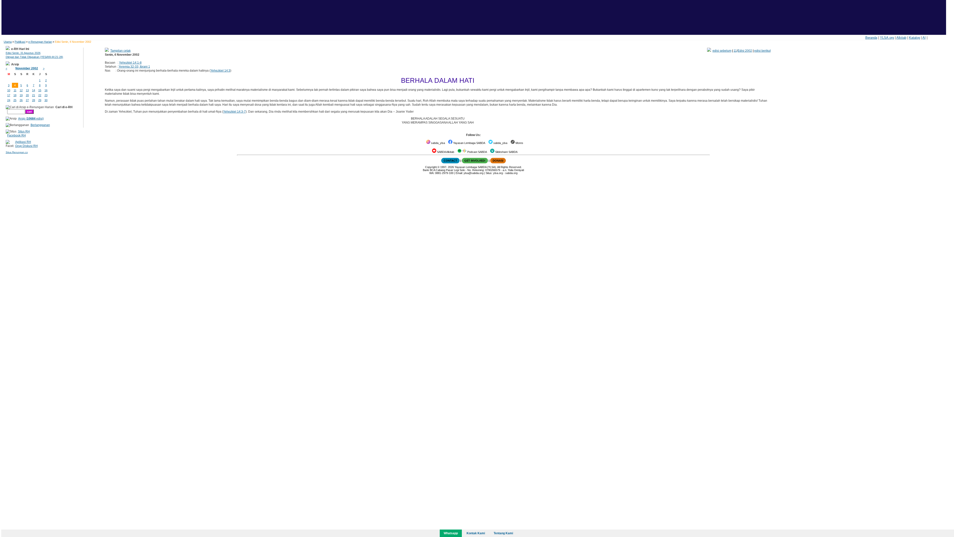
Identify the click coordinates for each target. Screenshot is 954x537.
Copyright (431, 167)
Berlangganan (40, 125)
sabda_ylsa (437, 142)
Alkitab (901, 38)
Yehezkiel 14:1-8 (130, 62)
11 (735, 50)
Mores (519, 142)
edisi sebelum (722, 50)
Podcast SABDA (477, 151)
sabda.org (511, 173)
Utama (8, 41)
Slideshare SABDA (505, 151)
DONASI (498, 160)
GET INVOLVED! (474, 160)
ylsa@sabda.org (473, 173)
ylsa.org (498, 173)
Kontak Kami (476, 533)
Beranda (871, 38)
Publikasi (20, 41)
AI (924, 38)
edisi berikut (762, 50)
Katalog (914, 38)
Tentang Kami (503, 533)
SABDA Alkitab (445, 151)
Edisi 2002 (745, 50)
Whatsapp (451, 533)
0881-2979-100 (444, 173)
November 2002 (26, 68)
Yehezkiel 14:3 (220, 70)
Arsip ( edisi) (31, 118)
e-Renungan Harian (40, 41)
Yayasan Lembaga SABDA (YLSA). (476, 167)
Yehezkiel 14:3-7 (234, 111)
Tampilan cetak (120, 50)
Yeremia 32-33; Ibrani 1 (134, 66)
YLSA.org (887, 38)
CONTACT (450, 160)
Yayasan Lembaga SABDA (468, 142)
